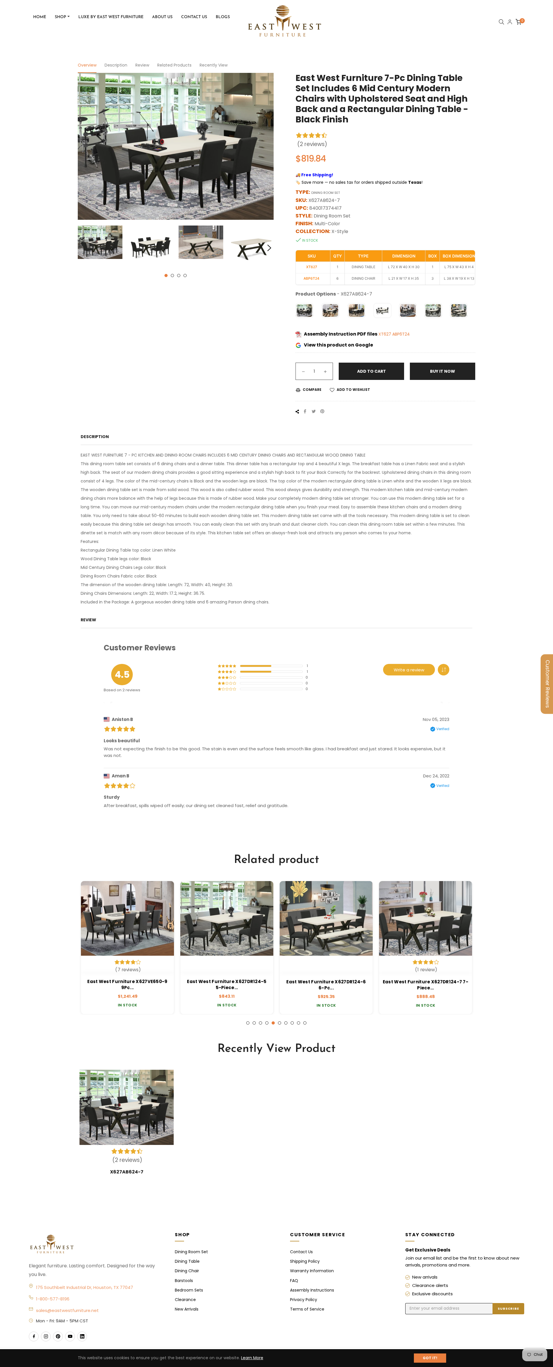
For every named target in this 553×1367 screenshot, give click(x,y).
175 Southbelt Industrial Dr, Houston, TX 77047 (84, 1287)
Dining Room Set (191, 1252)
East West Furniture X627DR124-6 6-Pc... (326, 985)
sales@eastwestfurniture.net (67, 1310)
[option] (127, 947)
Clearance (185, 1299)
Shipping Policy (305, 1261)
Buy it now (442, 371)
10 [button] (304, 1023)
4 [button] (185, 275)
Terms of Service (307, 1309)
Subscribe (508, 1308)
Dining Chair (187, 1271)
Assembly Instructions (312, 1290)
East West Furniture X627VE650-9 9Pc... (127, 985)
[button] (443, 669)
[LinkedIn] (82, 1336)
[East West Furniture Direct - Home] (96, 1245)
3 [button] (178, 275)
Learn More (252, 1358)
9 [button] (298, 1023)
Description (116, 65)
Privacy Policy (303, 1299)
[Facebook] (34, 1336)
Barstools (184, 1280)
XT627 (385, 334)
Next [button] (269, 248)
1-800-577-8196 (52, 1299)
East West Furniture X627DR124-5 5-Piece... (226, 985)
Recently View (214, 65)
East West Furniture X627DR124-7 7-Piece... (425, 985)
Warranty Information (312, 1271)
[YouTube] (70, 1336)
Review (142, 65)
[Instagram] (46, 1336)
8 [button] (292, 1023)
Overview (87, 65)
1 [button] (166, 275)
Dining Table (187, 1261)
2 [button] (172, 275)
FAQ (294, 1280)
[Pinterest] (58, 1336)
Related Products (174, 65)
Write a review (409, 670)
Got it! (430, 1357)
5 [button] (273, 1023)
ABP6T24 (401, 334)
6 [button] (279, 1023)
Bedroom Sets (189, 1290)
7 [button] (285, 1023)
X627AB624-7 (126, 1172)
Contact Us (301, 1252)
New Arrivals (186, 1309)
